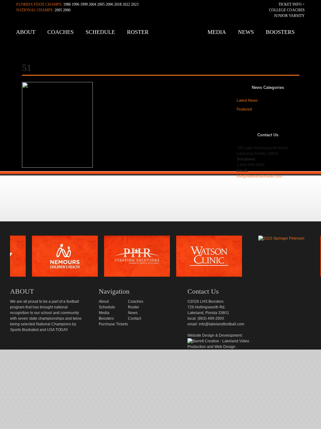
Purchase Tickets (113, 324)
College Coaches (287, 10)
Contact (134, 318)
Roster (138, 32)
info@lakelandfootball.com (259, 176)
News (246, 32)
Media (217, 32)
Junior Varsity (289, 16)
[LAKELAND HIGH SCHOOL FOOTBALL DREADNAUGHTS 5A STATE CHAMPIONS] (162, 34)
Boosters (280, 32)
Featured (244, 109)
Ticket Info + (291, 4)
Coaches (60, 32)
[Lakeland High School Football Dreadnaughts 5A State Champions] (164, 228)
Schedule (100, 32)
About (25, 32)
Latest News (247, 100)
